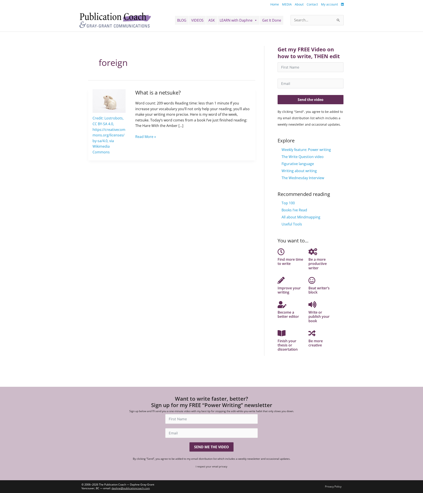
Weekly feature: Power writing (306, 149)
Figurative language (298, 163)
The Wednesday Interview (303, 177)
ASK (211, 20)
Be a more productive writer (317, 263)
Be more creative (315, 343)
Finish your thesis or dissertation (288, 345)
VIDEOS (197, 20)
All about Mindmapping (301, 217)
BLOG (181, 20)
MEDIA (287, 4)
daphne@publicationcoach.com (130, 488)
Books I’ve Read (294, 210)
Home (274, 4)
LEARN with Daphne (236, 20)
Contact (312, 4)
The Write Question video (303, 156)
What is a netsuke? (158, 92)
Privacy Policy (333, 486)
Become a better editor (288, 314)
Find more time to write (290, 261)
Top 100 (288, 203)
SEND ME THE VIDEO (211, 447)
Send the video (310, 99)
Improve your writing (289, 290)
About (299, 4)
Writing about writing (299, 170)
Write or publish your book (319, 316)
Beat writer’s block (319, 290)
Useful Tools (292, 224)
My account (329, 4)
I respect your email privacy (211, 466)
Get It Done (271, 20)
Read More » (145, 136)
